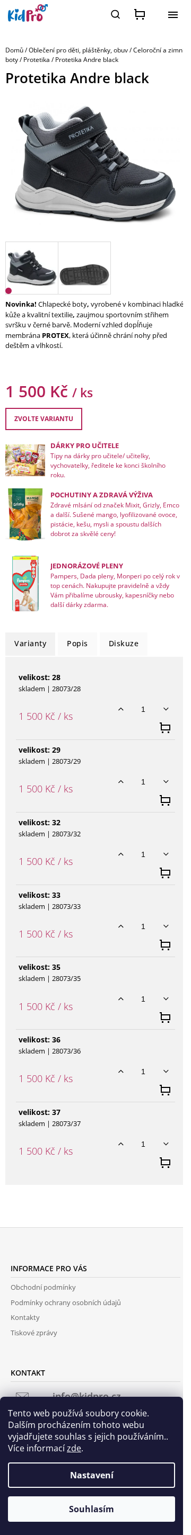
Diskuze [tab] (124, 643)
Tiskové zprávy (34, 1332)
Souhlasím (91, 1509)
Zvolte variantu (43, 418)
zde (74, 1448)
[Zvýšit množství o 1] (120, 709)
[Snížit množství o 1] (165, 709)
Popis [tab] (77, 643)
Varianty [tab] (30, 643)
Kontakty (25, 1317)
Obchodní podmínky (43, 1287)
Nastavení (92, 1475)
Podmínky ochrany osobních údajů (66, 1302)
